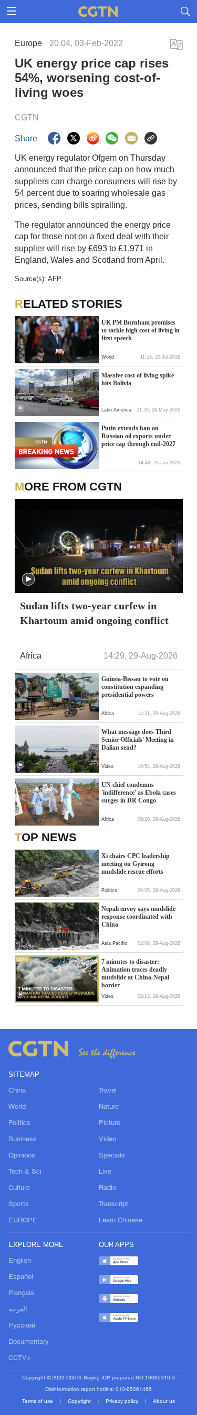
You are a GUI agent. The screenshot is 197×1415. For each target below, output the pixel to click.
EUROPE (22, 1221)
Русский (21, 1326)
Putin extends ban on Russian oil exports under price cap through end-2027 (138, 436)
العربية (17, 1310)
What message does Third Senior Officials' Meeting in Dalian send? (137, 739)
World (17, 1107)
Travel (108, 1091)
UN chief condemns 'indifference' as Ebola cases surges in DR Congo (138, 792)
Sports (18, 1204)
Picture (109, 1123)
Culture (19, 1188)
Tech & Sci (25, 1172)
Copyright (80, 1401)
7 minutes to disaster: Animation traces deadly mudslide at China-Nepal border (135, 973)
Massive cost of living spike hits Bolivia (137, 379)
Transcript (113, 1204)
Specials (112, 1156)
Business (22, 1140)
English (19, 1261)
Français (21, 1293)
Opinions (21, 1156)
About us (164, 1401)
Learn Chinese (120, 1221)
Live (105, 1172)
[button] (20, 408)
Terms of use (38, 1401)
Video (107, 1140)
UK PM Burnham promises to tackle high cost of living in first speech (140, 330)
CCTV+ (19, 1358)
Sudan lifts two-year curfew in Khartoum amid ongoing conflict (94, 613)
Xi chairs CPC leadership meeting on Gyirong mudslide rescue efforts (135, 863)
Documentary (28, 1342)
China (17, 1091)
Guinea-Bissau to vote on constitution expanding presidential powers (135, 686)
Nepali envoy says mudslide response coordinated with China (138, 916)
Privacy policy (123, 1401)
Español (20, 1277)
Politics (19, 1123)
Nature (109, 1107)
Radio (107, 1188)
